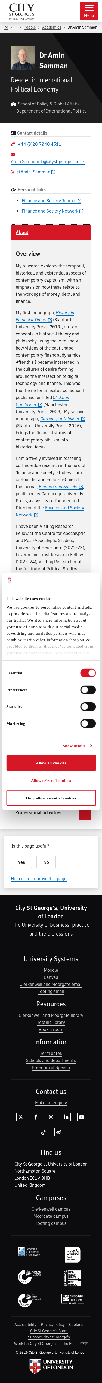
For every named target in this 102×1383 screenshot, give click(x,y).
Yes (21, 862)
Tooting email (51, 991)
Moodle (51, 970)
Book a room (51, 1029)
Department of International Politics (51, 111)
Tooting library (51, 1022)
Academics (51, 26)
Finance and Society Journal (49, 200)
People (30, 26)
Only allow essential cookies (51, 798)
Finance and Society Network (50, 211)
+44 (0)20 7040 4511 (39, 144)
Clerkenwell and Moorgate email (51, 984)
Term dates (51, 1053)
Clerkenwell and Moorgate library (51, 1015)
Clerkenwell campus (51, 1209)
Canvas (51, 977)
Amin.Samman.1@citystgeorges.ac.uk (48, 161)
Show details (74, 746)
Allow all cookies (51, 763)
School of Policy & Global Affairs (48, 104)
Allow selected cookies (51, 780)
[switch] (88, 690)
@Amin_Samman (33, 172)
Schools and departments (51, 1060)
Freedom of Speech (51, 1067)
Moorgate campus (51, 1216)
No (46, 862)
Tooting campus (51, 1223)
